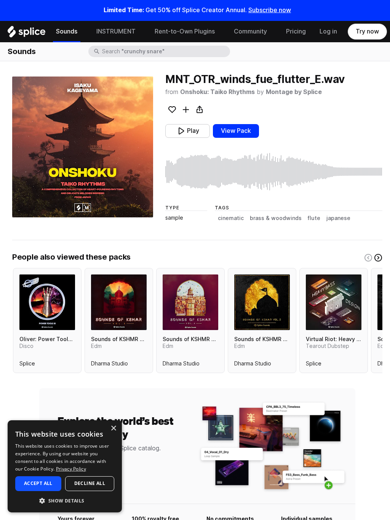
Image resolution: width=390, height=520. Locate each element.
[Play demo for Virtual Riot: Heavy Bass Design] (334, 302)
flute (314, 218)
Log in (328, 31)
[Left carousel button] (368, 258)
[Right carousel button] (378, 258)
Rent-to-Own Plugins (185, 31)
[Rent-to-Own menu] (220, 31)
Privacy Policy (71, 469)
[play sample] (273, 171)
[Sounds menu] (83, 31)
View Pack (236, 130)
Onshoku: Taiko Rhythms (217, 92)
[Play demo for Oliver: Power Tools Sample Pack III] (47, 302)
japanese (338, 218)
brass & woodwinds (276, 218)
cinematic (231, 218)
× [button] (113, 428)
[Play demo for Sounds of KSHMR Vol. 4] (190, 302)
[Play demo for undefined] (83, 147)
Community (250, 31)
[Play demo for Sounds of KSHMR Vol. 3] (119, 302)
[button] (64, 500)
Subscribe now (269, 10)
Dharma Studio (109, 365)
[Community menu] (272, 31)
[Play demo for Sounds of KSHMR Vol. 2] (262, 302)
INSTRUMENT (116, 31)
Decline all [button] (89, 483)
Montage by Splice (294, 92)
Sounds (66, 31)
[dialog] (65, 466)
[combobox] (165, 51)
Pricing (296, 31)
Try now (367, 31)
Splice (27, 365)
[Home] (26, 33)
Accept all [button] (38, 483)
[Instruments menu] (141, 31)
